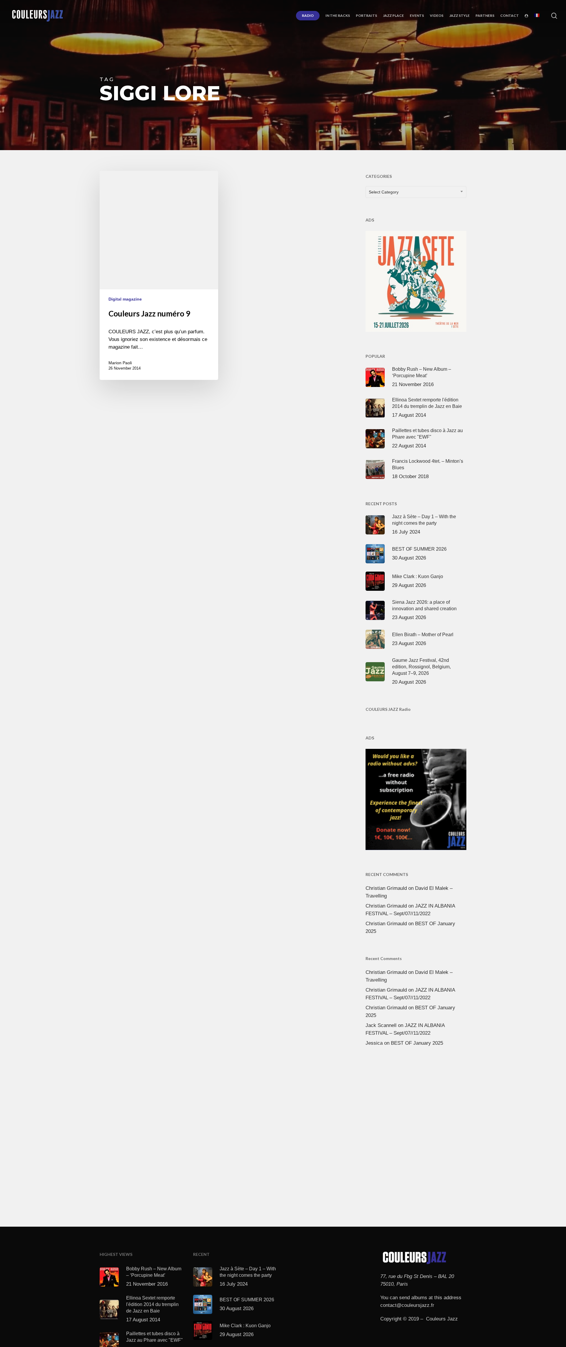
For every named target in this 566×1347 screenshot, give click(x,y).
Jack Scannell (381, 1025)
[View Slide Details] (416, 280)
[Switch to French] (536, 16)
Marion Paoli (120, 362)
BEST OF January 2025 (417, 1043)
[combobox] (416, 192)
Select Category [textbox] (384, 192)
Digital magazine (125, 299)
